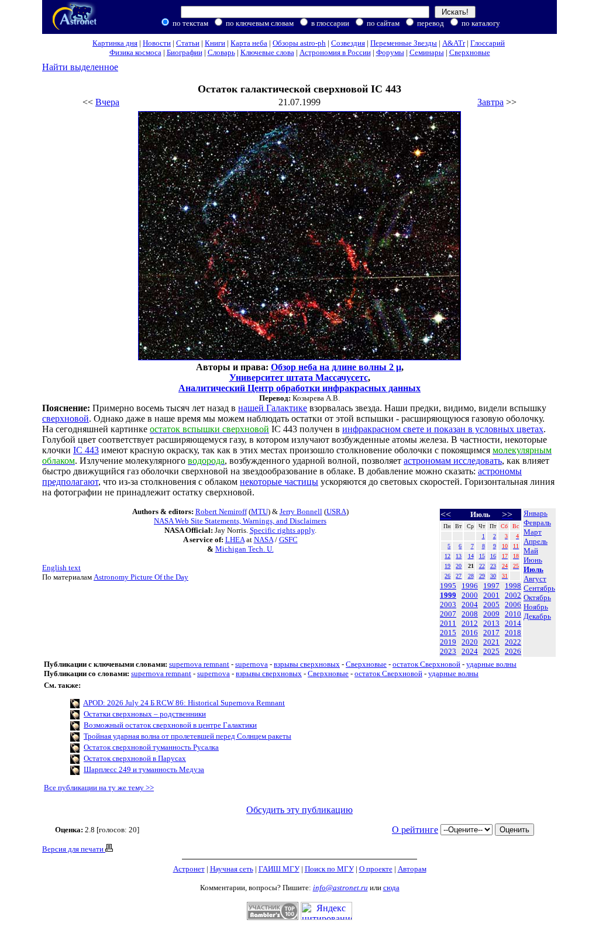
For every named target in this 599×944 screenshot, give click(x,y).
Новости (157, 43)
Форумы (390, 52)
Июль (533, 569)
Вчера (107, 102)
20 (459, 566)
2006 (513, 604)
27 (459, 576)
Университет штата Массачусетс (298, 378)
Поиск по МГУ (329, 868)
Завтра (490, 102)
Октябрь (537, 597)
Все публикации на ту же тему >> (99, 787)
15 (482, 556)
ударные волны (491, 664)
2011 (448, 623)
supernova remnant (199, 664)
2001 (491, 595)
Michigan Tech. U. (244, 549)
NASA (263, 539)
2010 (513, 613)
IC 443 (86, 450)
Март (533, 532)
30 (493, 576)
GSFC (288, 539)
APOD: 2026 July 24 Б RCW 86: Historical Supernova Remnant (184, 702)
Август (535, 578)
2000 (470, 595)
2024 (470, 651)
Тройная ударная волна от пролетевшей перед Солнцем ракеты (187, 736)
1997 (491, 585)
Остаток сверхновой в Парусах (135, 758)
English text (61, 567)
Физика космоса (135, 52)
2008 (470, 613)
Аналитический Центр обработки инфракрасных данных (299, 388)
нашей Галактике (272, 408)
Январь (536, 513)
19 (447, 566)
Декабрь (537, 616)
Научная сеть (231, 868)
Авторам (412, 868)
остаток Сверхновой (426, 664)
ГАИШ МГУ (279, 868)
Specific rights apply (282, 530)
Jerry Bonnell (301, 511)
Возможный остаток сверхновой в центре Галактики (170, 725)
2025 (491, 651)
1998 (513, 585)
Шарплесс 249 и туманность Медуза (144, 769)
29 (482, 576)
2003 (448, 604)
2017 (491, 632)
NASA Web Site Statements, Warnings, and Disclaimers (240, 520)
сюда (391, 887)
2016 (470, 632)
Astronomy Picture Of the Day (141, 577)
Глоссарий (487, 43)
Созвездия (348, 43)
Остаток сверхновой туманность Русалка (151, 747)
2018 (513, 632)
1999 (448, 595)
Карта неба (248, 43)
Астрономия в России (335, 52)
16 (493, 556)
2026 (513, 651)
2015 (448, 632)
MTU (259, 511)
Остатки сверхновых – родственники (145, 713)
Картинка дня (114, 43)
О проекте (376, 868)
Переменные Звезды (403, 43)
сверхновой (65, 418)
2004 (470, 604)
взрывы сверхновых (307, 664)
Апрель (536, 541)
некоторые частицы (279, 482)
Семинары (426, 52)
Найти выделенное (80, 67)
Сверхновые (469, 52)
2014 (513, 623)
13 (459, 556)
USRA (336, 511)
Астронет (189, 868)
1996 (470, 585)
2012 (470, 623)
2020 (470, 642)
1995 (448, 585)
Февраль (537, 522)
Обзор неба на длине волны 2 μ (336, 367)
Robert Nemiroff (221, 511)
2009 (491, 613)
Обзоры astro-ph (299, 43)
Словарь (221, 52)
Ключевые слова (267, 52)
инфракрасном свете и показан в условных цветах (442, 429)
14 (471, 556)
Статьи (187, 43)
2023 (448, 651)
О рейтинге (415, 830)
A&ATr (453, 43)
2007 (448, 613)
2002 (513, 595)
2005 (491, 604)
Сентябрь (539, 588)
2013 (491, 623)
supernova (251, 664)
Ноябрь (536, 606)
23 (493, 566)
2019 (448, 642)
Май (531, 550)
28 (471, 576)
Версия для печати (73, 849)
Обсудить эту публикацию (299, 810)
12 (447, 556)
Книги (215, 43)
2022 (513, 642)
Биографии (184, 52)
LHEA (235, 539)
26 (447, 576)
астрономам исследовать (453, 461)
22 (482, 566)
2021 (491, 642)
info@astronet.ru (340, 887)
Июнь (533, 560)
